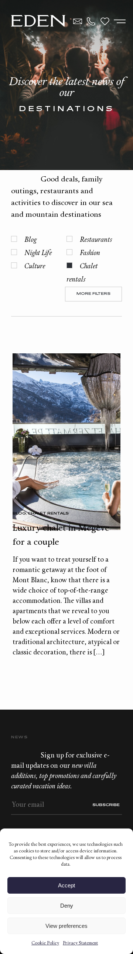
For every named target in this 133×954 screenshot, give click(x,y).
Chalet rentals (48, 514)
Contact (77, 21)
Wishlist (104, 21)
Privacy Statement (80, 943)
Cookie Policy (45, 943)
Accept (66, 885)
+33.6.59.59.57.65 (91, 21)
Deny (66, 905)
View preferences (66, 926)
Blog (19, 514)
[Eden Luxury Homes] (38, 21)
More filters (93, 294)
